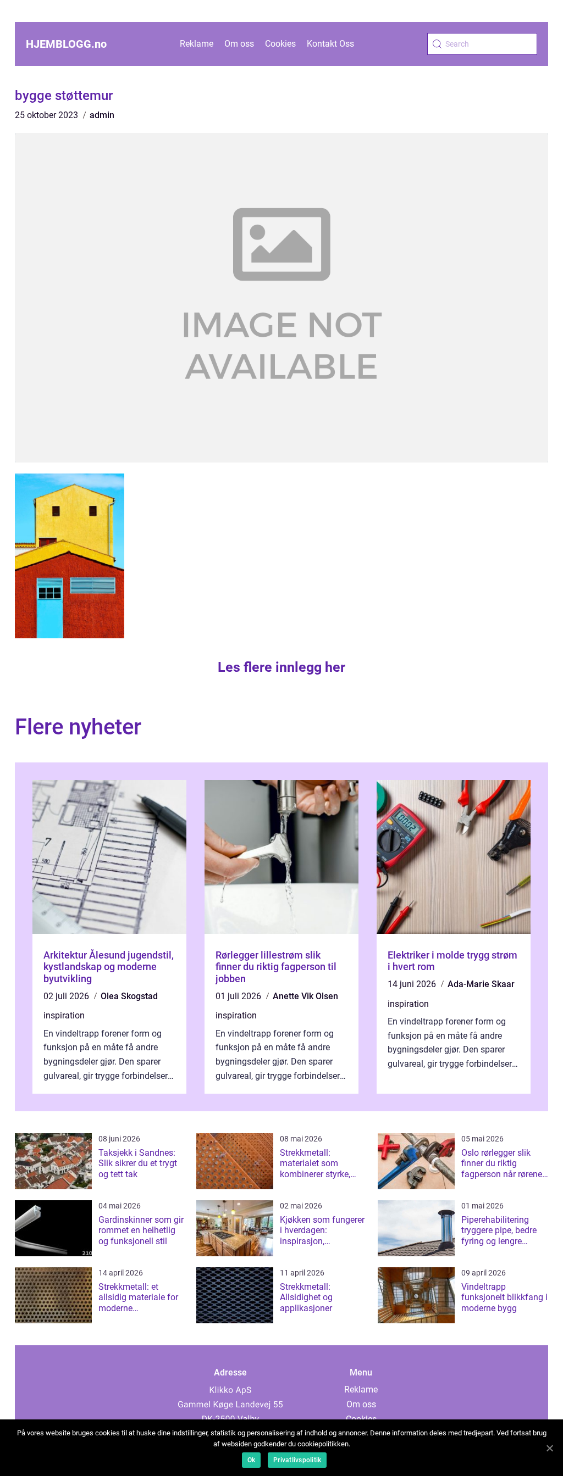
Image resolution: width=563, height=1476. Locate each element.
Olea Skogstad (129, 996)
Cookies (280, 43)
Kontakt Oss (330, 43)
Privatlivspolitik (297, 1460)
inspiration (64, 1015)
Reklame (196, 43)
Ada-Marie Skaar (481, 984)
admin (102, 115)
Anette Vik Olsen (305, 996)
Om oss (239, 43)
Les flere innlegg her (281, 667)
